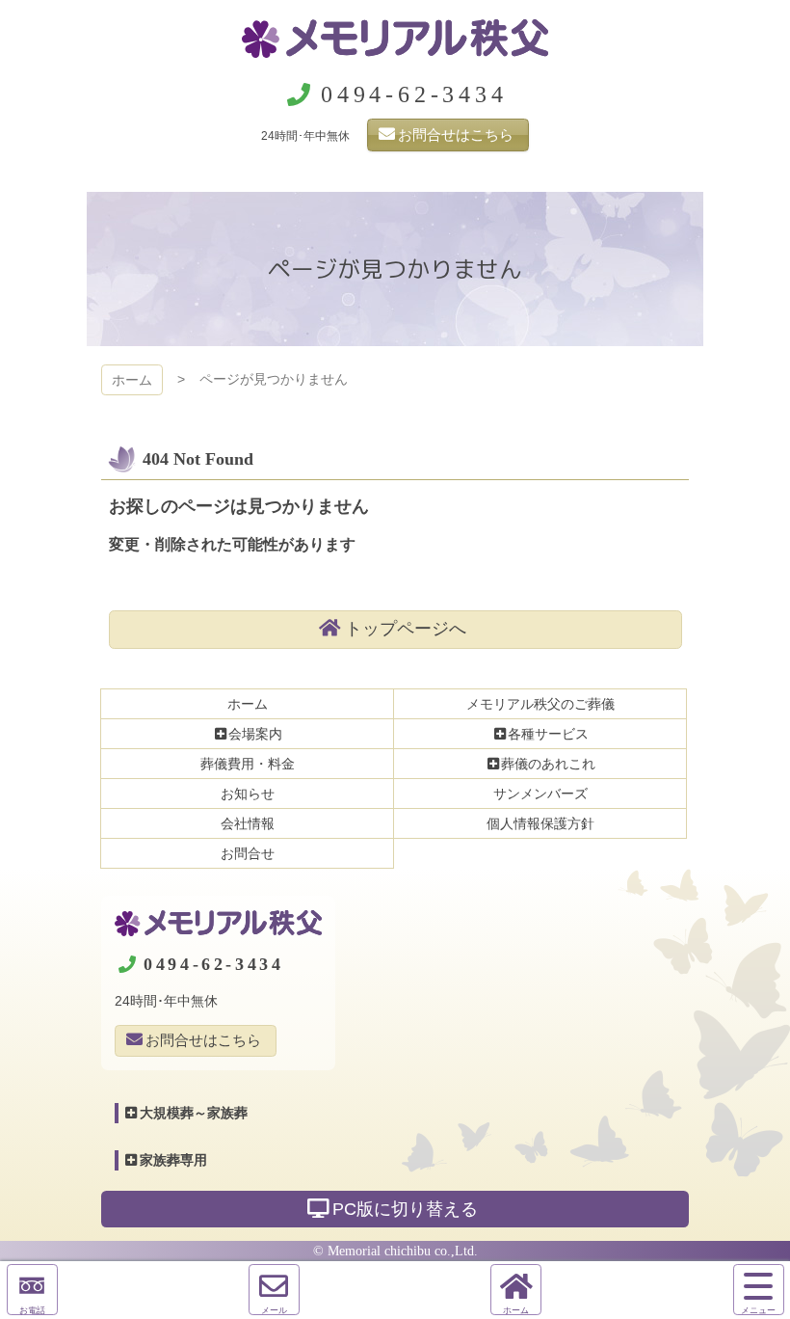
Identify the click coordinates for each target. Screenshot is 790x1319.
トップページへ (405, 628)
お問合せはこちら (456, 134)
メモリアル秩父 (395, 38)
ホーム (132, 380)
